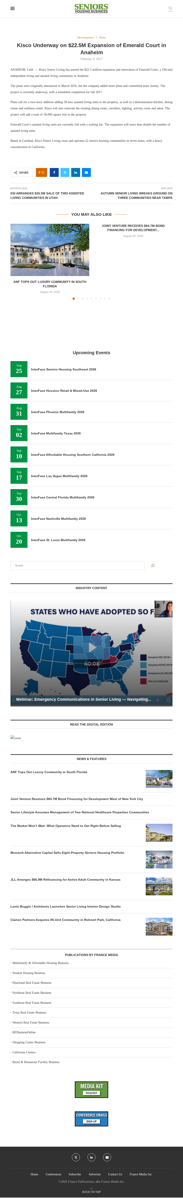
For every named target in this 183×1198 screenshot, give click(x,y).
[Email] (107, 1157)
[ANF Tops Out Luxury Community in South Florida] (49, 250)
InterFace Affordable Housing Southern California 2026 (72, 454)
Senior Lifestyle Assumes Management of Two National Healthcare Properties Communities (79, 812)
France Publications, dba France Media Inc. (96, 1181)
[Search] (170, 9)
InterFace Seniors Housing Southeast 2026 (63, 369)
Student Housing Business (28, 973)
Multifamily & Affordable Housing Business (40, 963)
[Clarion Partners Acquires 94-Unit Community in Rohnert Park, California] (159, 927)
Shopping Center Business (28, 1042)
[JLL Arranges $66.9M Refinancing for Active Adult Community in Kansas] (159, 886)
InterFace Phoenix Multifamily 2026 (57, 412)
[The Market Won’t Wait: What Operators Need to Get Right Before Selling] (159, 833)
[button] (16, 261)
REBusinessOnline (24, 1032)
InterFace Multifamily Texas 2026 (56, 433)
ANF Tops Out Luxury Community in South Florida (48, 772)
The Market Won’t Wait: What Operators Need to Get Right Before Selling (65, 826)
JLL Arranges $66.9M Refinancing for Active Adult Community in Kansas (65, 879)
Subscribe (75, 1174)
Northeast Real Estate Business (31, 992)
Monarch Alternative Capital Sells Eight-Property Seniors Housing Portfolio (67, 852)
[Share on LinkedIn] (75, 172)
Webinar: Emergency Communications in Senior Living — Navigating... (83, 699)
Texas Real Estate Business (29, 1012)
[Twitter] (76, 1157)
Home (34, 1174)
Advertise (95, 1174)
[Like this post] (42, 172)
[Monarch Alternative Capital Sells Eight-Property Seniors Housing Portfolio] (159, 859)
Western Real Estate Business (30, 1022)
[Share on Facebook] (54, 172)
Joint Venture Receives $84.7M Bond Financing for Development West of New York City (76, 799)
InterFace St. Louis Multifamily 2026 (58, 540)
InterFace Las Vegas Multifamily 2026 (59, 476)
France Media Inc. (141, 1174)
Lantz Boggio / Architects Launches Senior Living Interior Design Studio (65, 906)
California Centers (23, 1052)
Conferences (53, 1174)
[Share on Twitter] (64, 172)
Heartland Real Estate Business (31, 982)
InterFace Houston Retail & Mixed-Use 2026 (64, 390)
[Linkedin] (91, 1157)
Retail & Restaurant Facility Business (35, 1062)
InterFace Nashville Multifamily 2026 (58, 518)
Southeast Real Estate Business (31, 1002)
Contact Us (115, 1174)
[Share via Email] (86, 172)
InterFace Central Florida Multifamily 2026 (62, 497)
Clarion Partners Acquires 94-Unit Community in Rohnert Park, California (65, 920)
